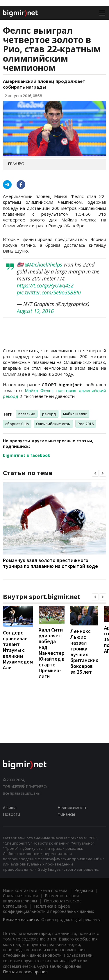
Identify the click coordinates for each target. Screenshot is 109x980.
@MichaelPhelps (43, 264)
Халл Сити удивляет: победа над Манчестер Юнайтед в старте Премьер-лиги (52, 652)
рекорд (49, 413)
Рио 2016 (86, 423)
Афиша (10, 807)
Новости (11, 814)
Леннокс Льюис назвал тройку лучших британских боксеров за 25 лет (84, 651)
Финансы (66, 814)
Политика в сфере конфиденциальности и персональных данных (48, 908)
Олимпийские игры (53, 423)
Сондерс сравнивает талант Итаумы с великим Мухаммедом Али (18, 650)
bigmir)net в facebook (26, 455)
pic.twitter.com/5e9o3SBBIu (49, 292)
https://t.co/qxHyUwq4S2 (45, 285)
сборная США (17, 423)
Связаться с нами (20, 895)
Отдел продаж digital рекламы (71, 919)
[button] (95, 473)
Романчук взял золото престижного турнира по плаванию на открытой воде (50, 563)
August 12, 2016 (35, 310)
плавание (26, 413)
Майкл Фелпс (75, 413)
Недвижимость (72, 807)
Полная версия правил (25, 971)
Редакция (83, 890)
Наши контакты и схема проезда (35, 890)
